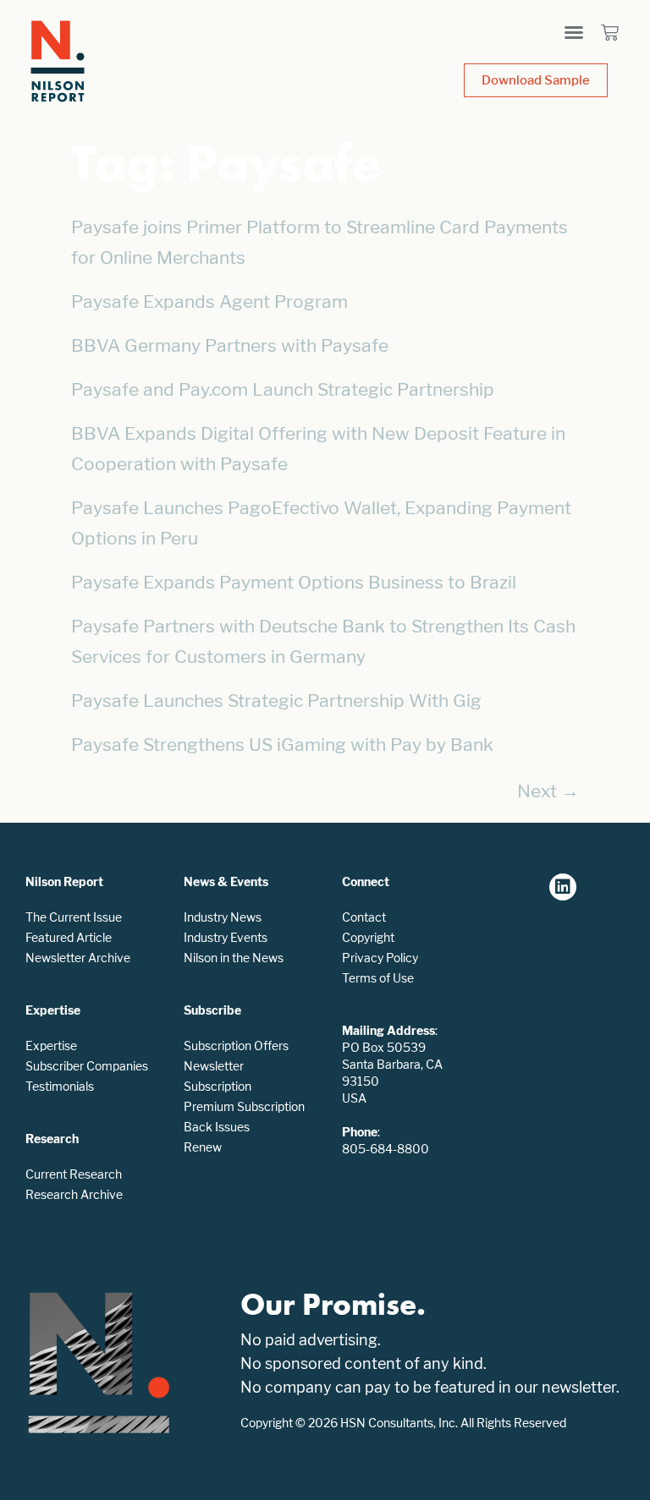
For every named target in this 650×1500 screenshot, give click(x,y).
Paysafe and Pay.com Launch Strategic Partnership (282, 389)
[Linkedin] (562, 887)
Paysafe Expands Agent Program (209, 301)
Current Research (73, 1174)
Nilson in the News (234, 957)
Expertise (51, 1045)
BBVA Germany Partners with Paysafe (229, 345)
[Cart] (610, 32)
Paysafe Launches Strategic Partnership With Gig (276, 700)
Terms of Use (378, 978)
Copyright (368, 937)
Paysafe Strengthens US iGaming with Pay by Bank (282, 744)
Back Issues (217, 1127)
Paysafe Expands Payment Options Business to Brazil (293, 582)
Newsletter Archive (77, 957)
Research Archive (74, 1194)
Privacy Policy (380, 957)
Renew (203, 1147)
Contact (364, 917)
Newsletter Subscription (217, 1076)
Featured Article (68, 937)
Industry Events (225, 937)
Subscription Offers (236, 1045)
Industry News (223, 917)
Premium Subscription (244, 1106)
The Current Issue (73, 917)
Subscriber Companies (86, 1066)
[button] (574, 32)
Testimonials (59, 1086)
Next (548, 791)
